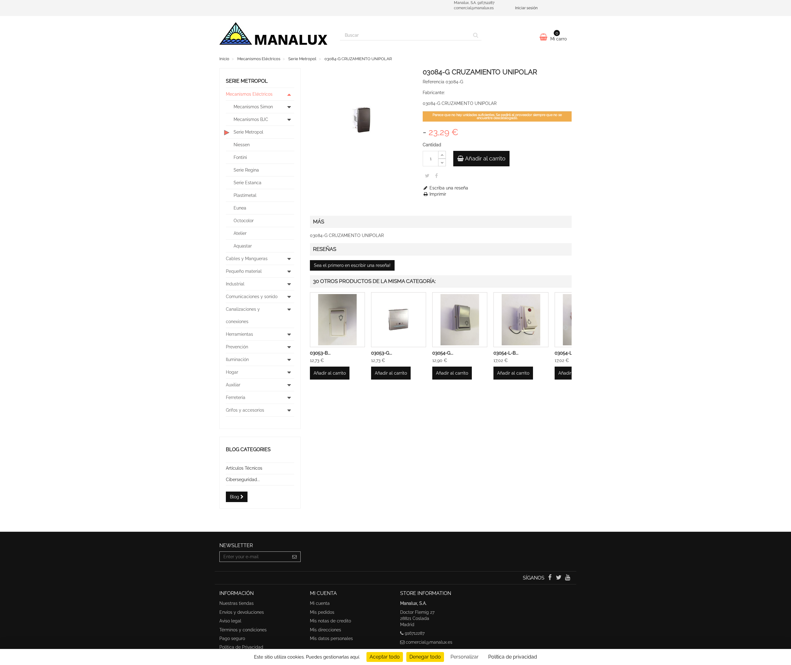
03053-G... (381, 353)
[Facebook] (550, 578)
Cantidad (432, 144)
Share (436, 175)
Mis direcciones (325, 629)
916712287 (415, 633)
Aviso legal (230, 620)
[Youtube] (568, 578)
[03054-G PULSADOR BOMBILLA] (459, 319)
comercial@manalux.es (429, 642)
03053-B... (320, 353)
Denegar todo (425, 657)
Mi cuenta (320, 603)
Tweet (427, 175)
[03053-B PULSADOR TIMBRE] (337, 319)
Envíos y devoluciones (241, 612)
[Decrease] (442, 162)
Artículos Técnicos (244, 468)
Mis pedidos (322, 612)
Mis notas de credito (330, 620)
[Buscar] (475, 35)
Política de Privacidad (241, 647)
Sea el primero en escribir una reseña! (352, 265)
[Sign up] (295, 556)
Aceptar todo (385, 657)
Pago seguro (232, 638)
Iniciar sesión (526, 8)
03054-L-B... (505, 353)
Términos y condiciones (243, 629)
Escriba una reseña (448, 187)
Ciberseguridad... (243, 479)
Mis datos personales (331, 638)
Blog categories (248, 449)
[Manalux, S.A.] (275, 36)
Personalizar (464, 657)
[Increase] (442, 155)
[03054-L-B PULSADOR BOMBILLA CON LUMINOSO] (520, 319)
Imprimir (437, 194)
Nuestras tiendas (236, 603)
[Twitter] (559, 578)
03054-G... (442, 353)
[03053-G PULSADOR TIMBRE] (398, 319)
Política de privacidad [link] (512, 657)
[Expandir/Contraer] (289, 94)
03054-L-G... (567, 353)
